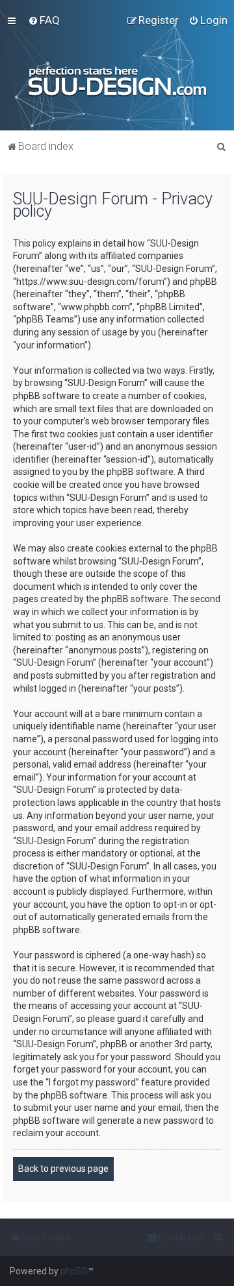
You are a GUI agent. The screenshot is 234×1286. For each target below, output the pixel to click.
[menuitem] (44, 20)
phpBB (74, 1271)
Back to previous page (63, 1168)
